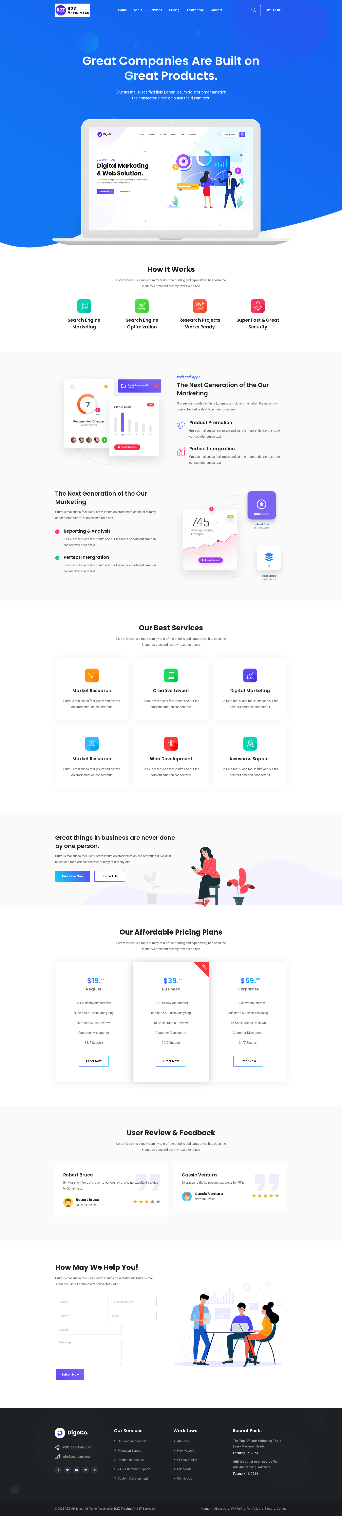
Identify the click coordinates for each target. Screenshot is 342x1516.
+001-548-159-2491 (77, 1447)
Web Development (171, 759)
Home (122, 10)
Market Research (91, 691)
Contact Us (110, 876)
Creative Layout (171, 691)
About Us (183, 1441)
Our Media (184, 1469)
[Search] (253, 10)
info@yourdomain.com (78, 1457)
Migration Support (130, 1450)
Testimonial (195, 10)
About (138, 10)
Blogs (268, 1508)
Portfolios (253, 1508)
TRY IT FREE (274, 10)
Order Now (94, 1061)
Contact (216, 10)
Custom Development (133, 1478)
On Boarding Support (132, 1441)
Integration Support (131, 1460)
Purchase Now (72, 876)
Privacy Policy (187, 1460)
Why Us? (236, 1508)
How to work (186, 1450)
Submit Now (70, 1374)
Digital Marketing (250, 691)
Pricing (174, 10)
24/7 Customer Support (134, 1469)
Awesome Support (250, 759)
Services (155, 10)
